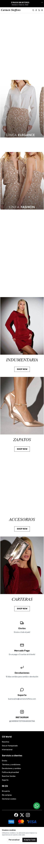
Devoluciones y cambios (11, 768)
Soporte (5, 780)
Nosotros (5, 742)
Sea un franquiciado (10, 746)
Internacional (7, 750)
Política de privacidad (10, 772)
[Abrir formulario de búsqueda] (33, 10)
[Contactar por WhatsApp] (36, 805)
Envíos (4, 761)
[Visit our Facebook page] (16, 815)
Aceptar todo (29, 840)
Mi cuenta (6, 791)
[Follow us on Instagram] (28, 815)
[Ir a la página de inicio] (11, 10)
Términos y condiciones (11, 765)
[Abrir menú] (42, 10)
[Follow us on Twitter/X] (22, 815)
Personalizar (14, 840)
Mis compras (7, 795)
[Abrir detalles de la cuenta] (36, 10)
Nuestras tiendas (9, 776)
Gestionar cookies (9, 799)
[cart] (39, 10)
